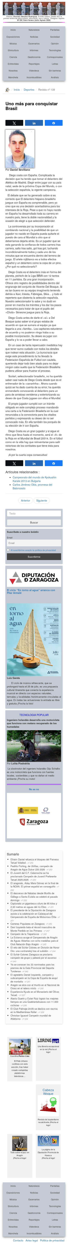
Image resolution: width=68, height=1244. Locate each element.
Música (13, 43)
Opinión (55, 43)
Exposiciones (13, 36)
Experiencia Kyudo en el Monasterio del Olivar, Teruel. (35, 993)
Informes (34, 50)
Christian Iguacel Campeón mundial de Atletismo (31, 1017)
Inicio (13, 29)
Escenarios (34, 43)
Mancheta (13, 77)
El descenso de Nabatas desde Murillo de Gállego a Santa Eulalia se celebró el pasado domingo (34, 896)
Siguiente (41, 500)
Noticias (34, 36)
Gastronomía (34, 56)
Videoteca (34, 70)
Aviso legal (32, 1240)
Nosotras (13, 70)
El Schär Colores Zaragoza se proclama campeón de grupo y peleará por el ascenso (35, 958)
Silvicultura (13, 50)
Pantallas (54, 29)
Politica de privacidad (52, 1240)
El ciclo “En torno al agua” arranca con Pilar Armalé (31, 591)
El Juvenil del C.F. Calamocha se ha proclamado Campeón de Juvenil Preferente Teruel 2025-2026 (33, 876)
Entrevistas (13, 63)
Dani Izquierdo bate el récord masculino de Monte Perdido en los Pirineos (33, 928)
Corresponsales (55, 56)
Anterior (25, 500)
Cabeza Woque (48, 1091)
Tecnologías (55, 50)
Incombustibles (34, 77)
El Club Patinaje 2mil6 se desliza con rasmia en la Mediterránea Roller (34, 1010)
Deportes (29, 89)
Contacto (18, 1240)
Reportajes (34, 63)
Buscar (34, 522)
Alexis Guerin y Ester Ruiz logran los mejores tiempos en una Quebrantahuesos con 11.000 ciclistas (34, 1002)
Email (10, 537)
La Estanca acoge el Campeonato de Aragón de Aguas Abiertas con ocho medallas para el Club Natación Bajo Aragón (34, 941)
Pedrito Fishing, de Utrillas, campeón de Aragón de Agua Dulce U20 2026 (32, 867)
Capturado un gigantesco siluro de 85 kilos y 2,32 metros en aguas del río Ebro (34, 905)
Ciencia (13, 56)
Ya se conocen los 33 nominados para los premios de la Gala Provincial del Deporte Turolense (32, 968)
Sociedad (55, 36)
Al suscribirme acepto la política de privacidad (33, 550)
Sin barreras (55, 70)
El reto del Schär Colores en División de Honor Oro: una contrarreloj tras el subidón (35, 949)
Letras (55, 63)
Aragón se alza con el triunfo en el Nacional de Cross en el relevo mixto (35, 986)
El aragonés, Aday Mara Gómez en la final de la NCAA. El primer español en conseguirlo (35, 886)
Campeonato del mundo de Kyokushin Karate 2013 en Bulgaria (34, 479)
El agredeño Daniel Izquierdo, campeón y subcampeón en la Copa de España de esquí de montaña (34, 978)
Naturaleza (34, 29)
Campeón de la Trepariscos (29, 934)
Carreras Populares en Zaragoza (31, 923)
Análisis (55, 77)
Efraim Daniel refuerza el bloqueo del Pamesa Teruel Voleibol (35, 861)
